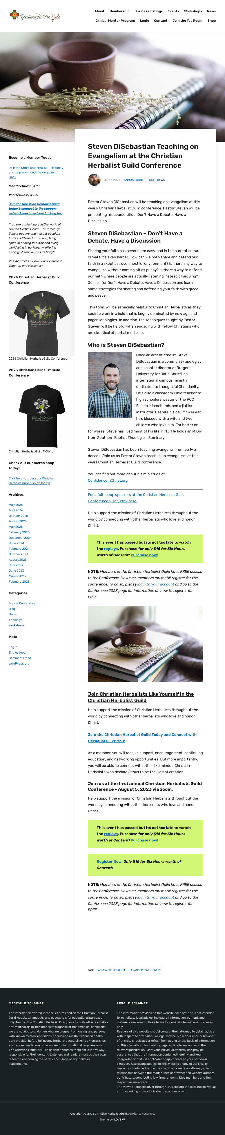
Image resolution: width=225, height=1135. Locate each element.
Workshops (193, 11)
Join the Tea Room (187, 21)
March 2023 (17, 576)
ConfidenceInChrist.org (108, 480)
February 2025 (19, 532)
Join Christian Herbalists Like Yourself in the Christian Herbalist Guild (141, 697)
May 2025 (16, 527)
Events (173, 11)
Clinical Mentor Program (115, 21)
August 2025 (18, 521)
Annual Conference (139, 180)
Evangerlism (140, 970)
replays (111, 548)
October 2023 (18, 554)
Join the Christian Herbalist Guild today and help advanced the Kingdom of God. (36, 172)
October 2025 (18, 516)
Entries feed (17, 652)
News (211, 11)
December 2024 (20, 538)
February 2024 (19, 549)
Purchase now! (144, 555)
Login (144, 21)
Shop (211, 21)
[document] (36, 238)
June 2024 (16, 543)
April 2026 (16, 510)
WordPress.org (19, 663)
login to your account (155, 584)
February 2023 (19, 582)
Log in (13, 647)
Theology (15, 620)
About (99, 11)
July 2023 (16, 565)
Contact (160, 21)
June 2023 (16, 571)
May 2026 (16, 505)
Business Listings (148, 11)
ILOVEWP (119, 1119)
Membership (119, 11)
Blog (12, 609)
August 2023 (18, 560)
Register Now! (110, 861)
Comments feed (20, 658)
